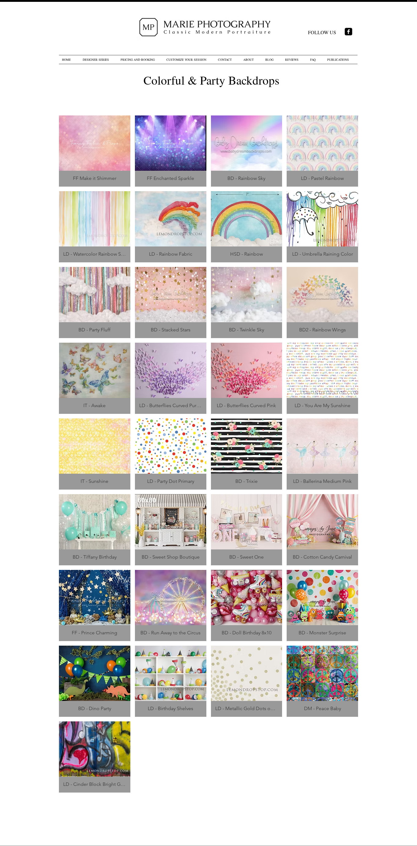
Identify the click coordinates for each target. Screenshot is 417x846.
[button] (94, 151)
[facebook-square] (348, 31)
